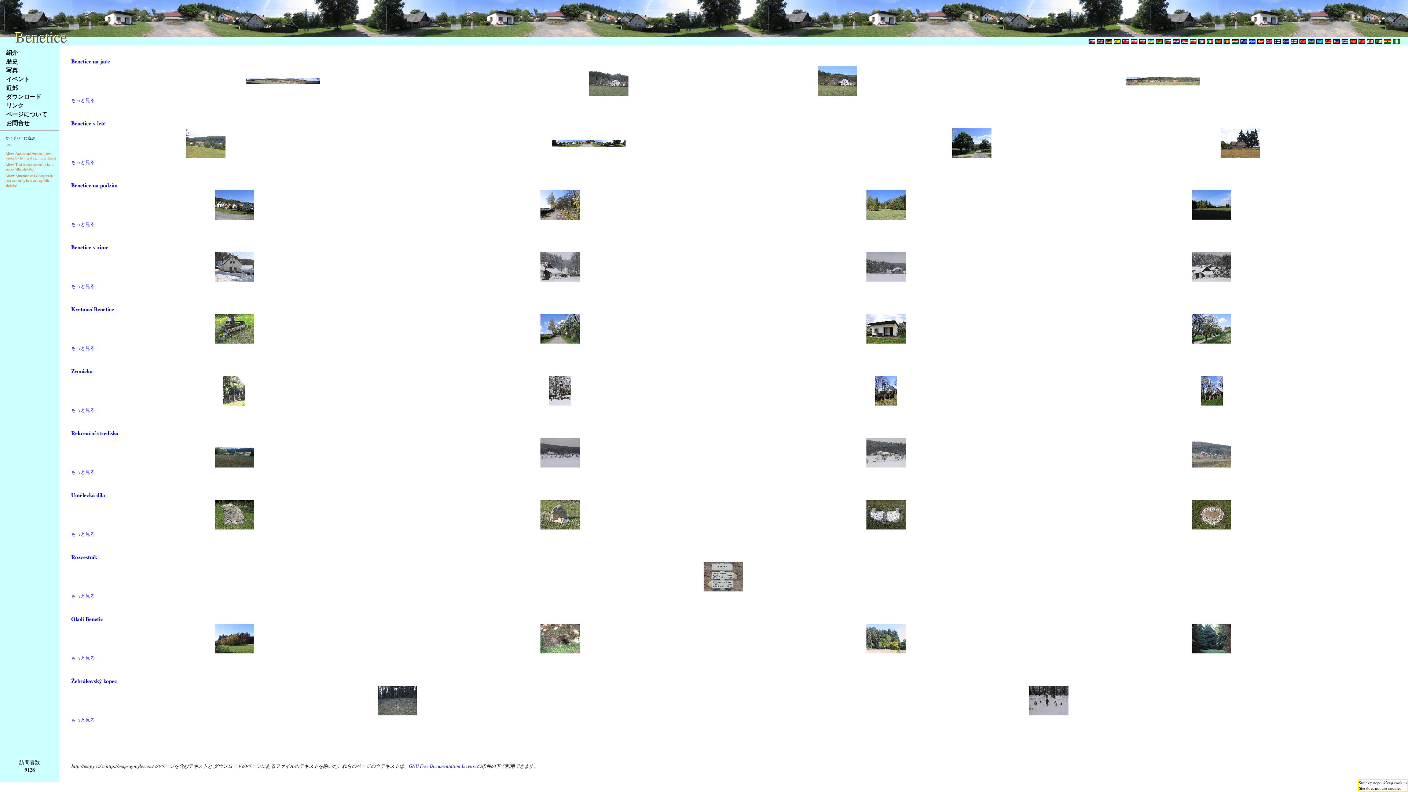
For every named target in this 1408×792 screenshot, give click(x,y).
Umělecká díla (88, 495)
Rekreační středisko (94, 433)
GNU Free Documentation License (443, 766)
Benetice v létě (88, 123)
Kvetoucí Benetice (92, 309)
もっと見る (83, 100)
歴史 (12, 61)
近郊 (12, 87)
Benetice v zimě (90, 247)
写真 (12, 70)
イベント (18, 78)
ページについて (26, 114)
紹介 (12, 52)
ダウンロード (23, 96)
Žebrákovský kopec (94, 681)
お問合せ (18, 122)
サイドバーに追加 (20, 138)
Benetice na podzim (94, 185)
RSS (8, 145)
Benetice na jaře (90, 61)
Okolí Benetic (87, 619)
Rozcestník (84, 557)
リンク (15, 105)
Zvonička (82, 371)
